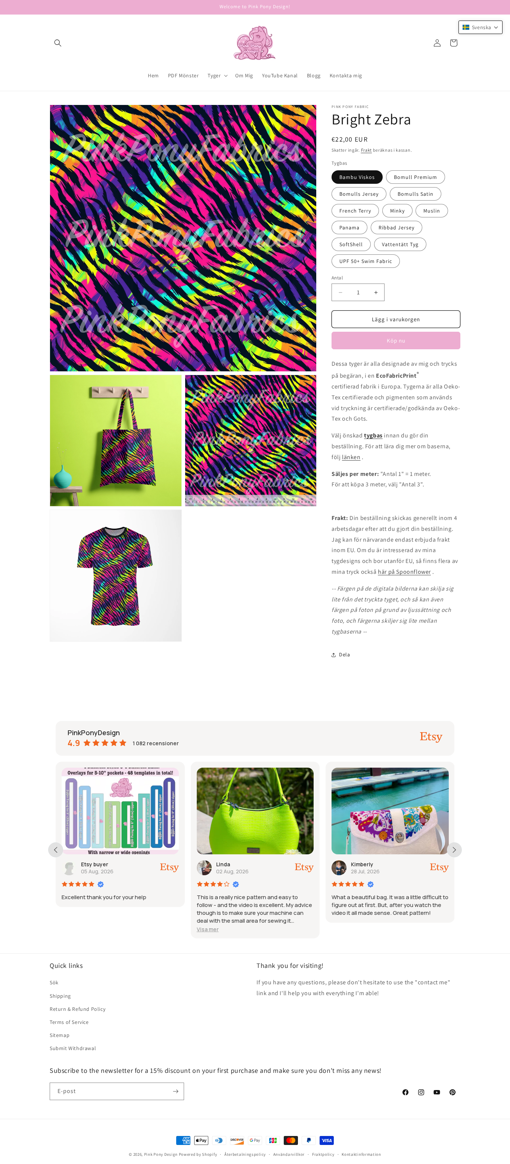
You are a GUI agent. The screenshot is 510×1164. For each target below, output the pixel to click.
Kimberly (362, 864)
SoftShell (351, 244)
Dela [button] (344, 654)
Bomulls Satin (415, 194)
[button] (58, 43)
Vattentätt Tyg (400, 244)
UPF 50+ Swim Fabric (365, 261)
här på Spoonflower (404, 572)
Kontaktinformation (361, 1154)
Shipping (60, 996)
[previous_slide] (55, 849)
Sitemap (59, 1035)
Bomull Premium (415, 177)
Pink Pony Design (161, 1154)
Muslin (431, 210)
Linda (223, 864)
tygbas (373, 435)
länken (351, 457)
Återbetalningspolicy (245, 1154)
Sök (54, 982)
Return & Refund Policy (77, 1009)
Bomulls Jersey (359, 194)
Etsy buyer (94, 864)
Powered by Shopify (198, 1154)
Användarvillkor (289, 1154)
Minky (397, 210)
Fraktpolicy (323, 1154)
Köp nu (396, 340)
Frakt (366, 150)
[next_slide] (454, 849)
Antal (337, 278)
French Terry (355, 210)
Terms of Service (69, 1022)
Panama (349, 227)
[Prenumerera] (175, 1091)
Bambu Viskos (357, 177)
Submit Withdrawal (73, 1048)
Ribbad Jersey (396, 227)
